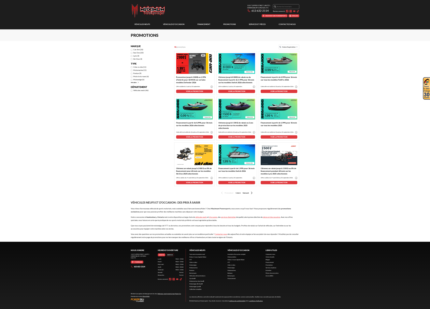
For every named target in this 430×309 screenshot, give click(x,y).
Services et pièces (257, 24)
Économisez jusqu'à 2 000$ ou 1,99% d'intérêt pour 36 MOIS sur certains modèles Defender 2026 (191, 79)
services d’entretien (228, 217)
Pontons (191, 270)
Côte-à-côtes (193, 262)
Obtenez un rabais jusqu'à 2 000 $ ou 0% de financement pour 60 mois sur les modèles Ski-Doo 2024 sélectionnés (194, 171)
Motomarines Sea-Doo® (196, 281)
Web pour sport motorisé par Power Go (169, 294)
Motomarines (193, 268)
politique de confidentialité (237, 301)
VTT (190, 259)
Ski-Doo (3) (137, 59)
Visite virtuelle (270, 257)
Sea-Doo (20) (138, 53)
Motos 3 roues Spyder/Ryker (197, 257)
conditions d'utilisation (256, 301)
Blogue (268, 259)
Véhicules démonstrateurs (197, 276)
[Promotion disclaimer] (212, 87)
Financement (203, 24)
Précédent (229, 193)
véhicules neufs (201, 217)
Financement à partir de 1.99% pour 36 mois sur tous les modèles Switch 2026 (236, 169)
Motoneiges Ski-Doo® (196, 284)
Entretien (268, 270)
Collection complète (195, 289)
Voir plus (134, 82)
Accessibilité (269, 276)
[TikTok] (298, 11)
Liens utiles (271, 250)
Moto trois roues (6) (141, 76)
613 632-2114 (260, 10)
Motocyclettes (232, 257)
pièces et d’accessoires (271, 217)
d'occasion (213, 217)
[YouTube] (294, 11)
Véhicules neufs (142, 24)
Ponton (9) (137, 73)
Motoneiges (193, 265)
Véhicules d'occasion (173, 24)
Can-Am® (192, 278)
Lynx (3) (136, 56)
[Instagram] (290, 11)
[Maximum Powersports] (148, 10)
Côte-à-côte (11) (139, 67)
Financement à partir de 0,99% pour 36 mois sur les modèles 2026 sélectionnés (194, 124)
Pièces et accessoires (272, 273)
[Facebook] (287, 11)
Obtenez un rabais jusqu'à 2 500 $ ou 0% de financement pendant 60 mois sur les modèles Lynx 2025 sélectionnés (278, 171)
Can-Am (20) (138, 49)
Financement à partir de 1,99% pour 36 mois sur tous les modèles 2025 (279, 124)
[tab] (161, 254)
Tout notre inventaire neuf (197, 254)
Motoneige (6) (138, 79)
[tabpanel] (170, 267)
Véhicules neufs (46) (140, 90)
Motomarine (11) (139, 70)
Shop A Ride (146, 296)
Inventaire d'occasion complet (236, 254)
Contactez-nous (287, 24)
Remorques (193, 273)
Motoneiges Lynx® (195, 286)
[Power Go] (156, 300)
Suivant (246, 193)
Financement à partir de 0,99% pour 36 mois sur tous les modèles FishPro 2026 (279, 78)
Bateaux (230, 273)
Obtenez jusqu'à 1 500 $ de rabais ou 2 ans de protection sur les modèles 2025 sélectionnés (235, 125)
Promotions (229, 24)
